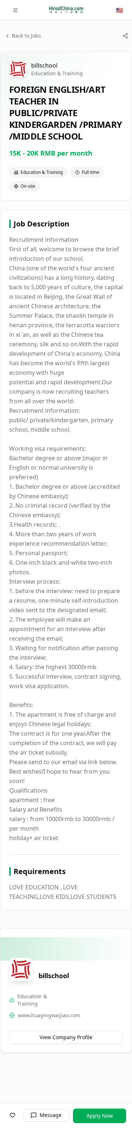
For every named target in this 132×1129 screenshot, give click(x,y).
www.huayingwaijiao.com (49, 1015)
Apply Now (100, 1115)
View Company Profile (66, 1037)
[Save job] (12, 1115)
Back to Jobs (26, 35)
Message (51, 1114)
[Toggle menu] (15, 10)
